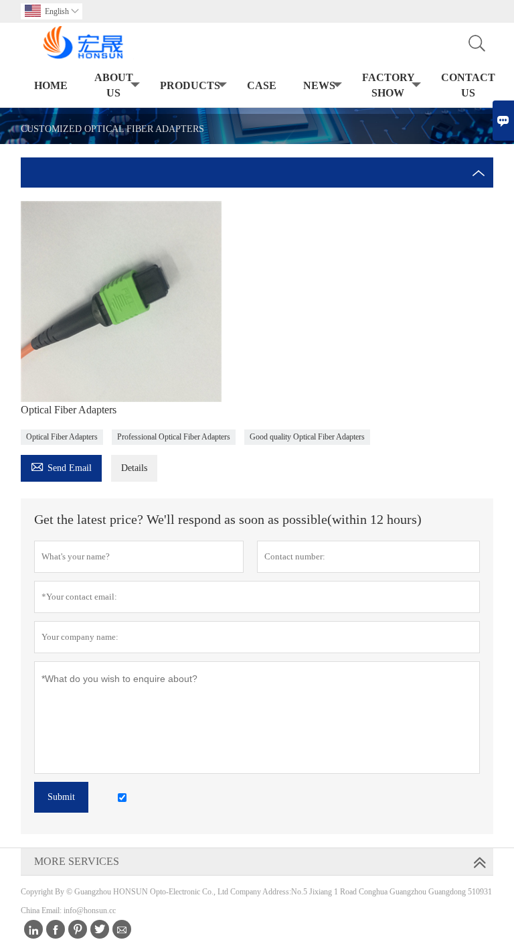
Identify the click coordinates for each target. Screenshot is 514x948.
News (319, 85)
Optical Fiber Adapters (62, 437)
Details (134, 468)
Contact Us (468, 85)
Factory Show (388, 85)
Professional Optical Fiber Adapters (173, 437)
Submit (61, 797)
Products (190, 85)
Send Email (61, 466)
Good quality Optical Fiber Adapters (307, 437)
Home (51, 85)
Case (261, 85)
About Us (113, 85)
